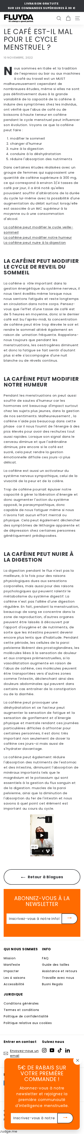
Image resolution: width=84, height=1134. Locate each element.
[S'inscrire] (70, 918)
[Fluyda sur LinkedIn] (67, 1050)
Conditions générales (21, 1003)
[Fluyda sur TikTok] (60, 1050)
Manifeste (12, 965)
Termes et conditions (21, 1010)
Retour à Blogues (45, 877)
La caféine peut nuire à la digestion (35, 242)
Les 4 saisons (14, 978)
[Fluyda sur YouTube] (52, 1050)
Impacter (11, 971)
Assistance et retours (59, 971)
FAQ (45, 958)
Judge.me (8, 1131)
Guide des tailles (55, 965)
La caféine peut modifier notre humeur (38, 237)
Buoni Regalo (52, 984)
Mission (10, 958)
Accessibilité (14, 984)
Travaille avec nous (58, 978)
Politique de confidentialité (26, 1016)
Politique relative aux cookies (28, 1023)
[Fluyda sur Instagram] (44, 1050)
